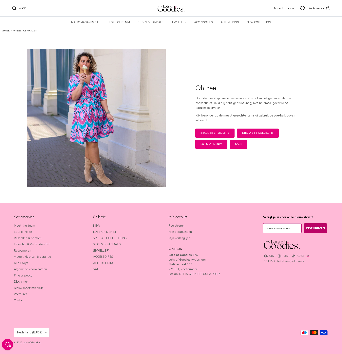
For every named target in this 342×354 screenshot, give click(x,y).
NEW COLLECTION (259, 22)
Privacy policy (23, 275)
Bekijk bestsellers (215, 133)
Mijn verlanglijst (179, 238)
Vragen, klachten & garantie (32, 257)
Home (6, 30)
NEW (96, 226)
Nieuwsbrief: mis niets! (29, 288)
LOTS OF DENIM (119, 22)
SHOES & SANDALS (150, 22)
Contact (19, 300)
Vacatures (20, 294)
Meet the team (24, 226)
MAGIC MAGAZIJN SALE (86, 22)
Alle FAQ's (21, 263)
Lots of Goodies (32, 342)
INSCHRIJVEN (315, 228)
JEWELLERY (178, 22)
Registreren (176, 226)
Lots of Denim (211, 144)
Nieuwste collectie (258, 133)
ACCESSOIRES (203, 22)
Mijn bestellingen (180, 232)
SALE (97, 269)
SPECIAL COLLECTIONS (110, 238)
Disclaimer (21, 282)
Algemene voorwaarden (30, 269)
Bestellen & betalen (28, 238)
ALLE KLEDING (230, 22)
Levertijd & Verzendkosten (32, 244)
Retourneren (22, 251)
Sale (238, 144)
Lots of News (23, 232)
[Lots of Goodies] (171, 8)
